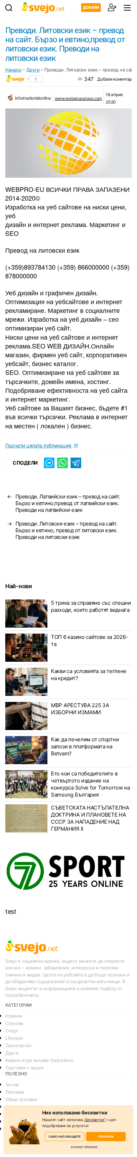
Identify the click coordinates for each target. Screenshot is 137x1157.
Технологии (18, 1045)
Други (33, 70)
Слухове (14, 1023)
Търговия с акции (24, 1067)
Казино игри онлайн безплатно (39, 1060)
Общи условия (21, 1099)
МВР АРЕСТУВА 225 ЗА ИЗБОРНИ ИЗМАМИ (80, 709)
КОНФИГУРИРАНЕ (84, 1147)
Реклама (14, 1092)
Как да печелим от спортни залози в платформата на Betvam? (85, 746)
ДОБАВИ (91, 7)
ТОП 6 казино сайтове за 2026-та (89, 640)
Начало (13, 70)
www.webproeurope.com (78, 98)
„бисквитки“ (94, 1119)
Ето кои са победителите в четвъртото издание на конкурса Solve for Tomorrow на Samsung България (90, 784)
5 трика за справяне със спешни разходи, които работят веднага (91, 606)
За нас (12, 1084)
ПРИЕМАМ (105, 1136)
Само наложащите (64, 1136)
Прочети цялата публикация (38, 445)
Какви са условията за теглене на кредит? (88, 674)
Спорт (12, 1030)
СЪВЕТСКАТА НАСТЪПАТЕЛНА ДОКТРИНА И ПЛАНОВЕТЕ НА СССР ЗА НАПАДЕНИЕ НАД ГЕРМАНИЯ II (90, 818)
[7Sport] (68, 871)
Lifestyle (14, 1038)
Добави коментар (114, 79)
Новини (13, 1016)
